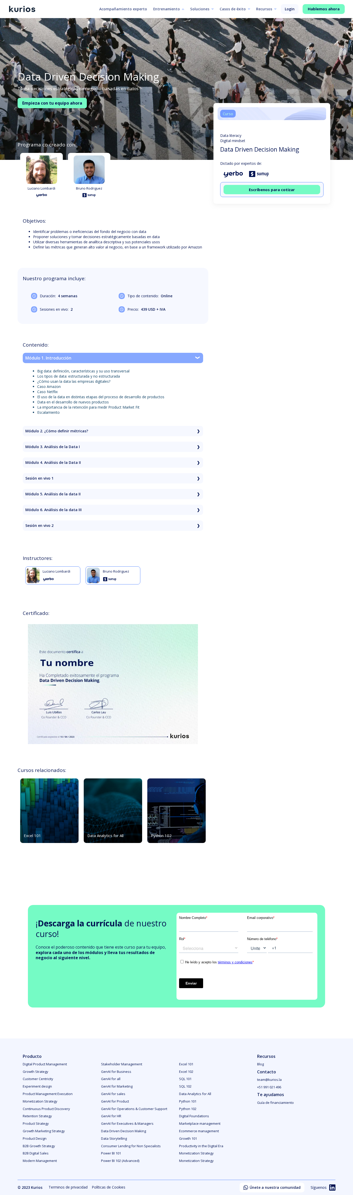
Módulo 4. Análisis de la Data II (53, 462)
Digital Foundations (194, 1116)
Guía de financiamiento (275, 1102)
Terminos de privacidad (68, 1187)
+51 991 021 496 (269, 1087)
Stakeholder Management (121, 1064)
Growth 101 (188, 1138)
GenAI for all (110, 1078)
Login (290, 8)
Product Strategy (36, 1123)
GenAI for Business (116, 1071)
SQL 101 (185, 1078)
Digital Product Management (45, 1064)
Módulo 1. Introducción (48, 358)
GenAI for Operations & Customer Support (134, 1108)
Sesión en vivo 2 (39, 525)
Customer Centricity (38, 1078)
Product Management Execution (48, 1093)
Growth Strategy (35, 1071)
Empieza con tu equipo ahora (52, 103)
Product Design (35, 1138)
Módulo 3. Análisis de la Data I (52, 446)
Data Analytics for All (195, 1093)
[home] (22, 9)
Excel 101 (186, 1064)
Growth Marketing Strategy (44, 1131)
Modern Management (40, 1160)
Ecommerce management (199, 1131)
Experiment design (37, 1086)
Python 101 (187, 1101)
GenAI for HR (111, 1116)
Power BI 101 (111, 1153)
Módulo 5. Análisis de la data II (53, 493)
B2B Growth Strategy (39, 1146)
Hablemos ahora (324, 8)
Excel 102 (186, 1071)
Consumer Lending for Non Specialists (131, 1146)
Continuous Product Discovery (46, 1108)
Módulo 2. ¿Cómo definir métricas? (56, 430)
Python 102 (187, 1108)
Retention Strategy (37, 1116)
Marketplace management (199, 1123)
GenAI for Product (115, 1101)
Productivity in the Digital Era (201, 1146)
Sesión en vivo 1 (39, 478)
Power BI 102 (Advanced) (120, 1160)
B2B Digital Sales (36, 1153)
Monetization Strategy (40, 1101)
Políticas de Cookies (108, 1187)
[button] (168, 9)
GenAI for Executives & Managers (127, 1123)
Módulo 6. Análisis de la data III (53, 509)
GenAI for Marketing (117, 1086)
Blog (260, 1064)
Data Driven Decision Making (123, 1131)
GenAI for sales (113, 1093)
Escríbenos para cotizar (272, 189)
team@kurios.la (269, 1079)
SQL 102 (185, 1086)
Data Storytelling (114, 1138)
